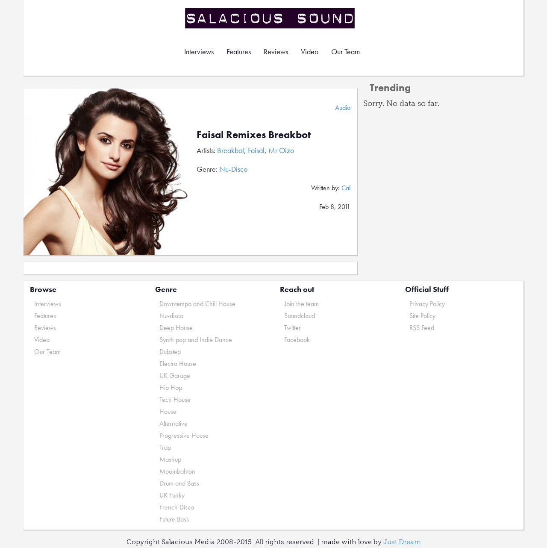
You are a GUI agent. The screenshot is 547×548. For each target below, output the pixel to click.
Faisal (256, 150)
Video (309, 51)
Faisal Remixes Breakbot (254, 134)
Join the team (301, 303)
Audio (342, 107)
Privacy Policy (427, 303)
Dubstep (170, 351)
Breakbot (230, 150)
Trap (165, 447)
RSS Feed (421, 327)
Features (238, 51)
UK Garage (174, 375)
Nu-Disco (233, 169)
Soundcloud (299, 315)
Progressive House (184, 435)
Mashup (170, 459)
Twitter (292, 327)
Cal (345, 187)
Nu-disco (171, 315)
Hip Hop (170, 387)
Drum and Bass (179, 483)
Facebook (297, 339)
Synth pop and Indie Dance (195, 339)
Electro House (177, 363)
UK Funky (172, 495)
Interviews (199, 51)
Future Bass (174, 519)
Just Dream (402, 542)
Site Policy (422, 315)
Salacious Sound (270, 18)
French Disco (176, 507)
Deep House (176, 327)
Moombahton (177, 471)
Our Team (345, 51)
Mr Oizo (281, 150)
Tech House (175, 399)
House (167, 411)
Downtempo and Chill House (197, 303)
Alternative (173, 423)
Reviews (276, 51)
